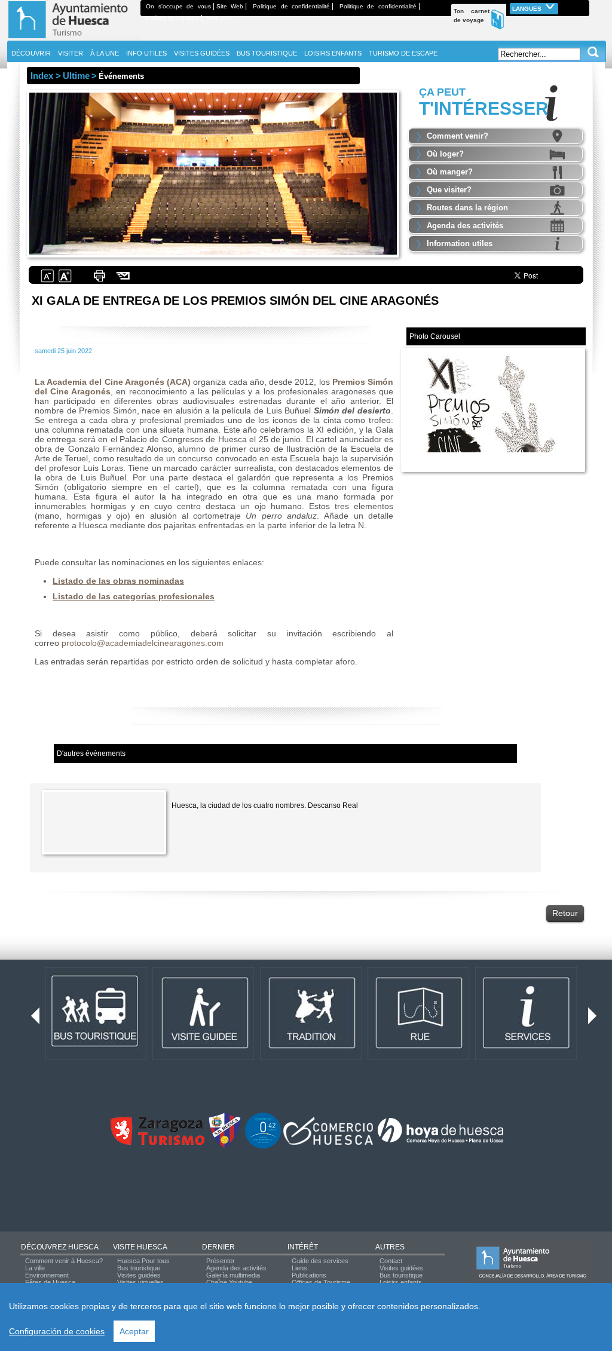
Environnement (47, 1275)
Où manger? (450, 171)
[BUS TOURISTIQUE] (95, 1057)
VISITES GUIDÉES (202, 53)
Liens (299, 1268)
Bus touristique (138, 1268)
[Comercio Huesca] (328, 1142)
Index (41, 76)
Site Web (230, 6)
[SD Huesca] (225, 1146)
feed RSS (219, 18)
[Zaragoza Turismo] (157, 1142)
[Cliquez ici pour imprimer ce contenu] (99, 280)
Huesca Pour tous (143, 1260)
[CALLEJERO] (418, 1057)
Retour (565, 913)
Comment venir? (457, 135)
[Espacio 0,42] (263, 1146)
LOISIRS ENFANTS (333, 53)
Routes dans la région (467, 207)
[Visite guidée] (203, 1057)
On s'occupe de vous (178, 6)
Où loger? (445, 153)
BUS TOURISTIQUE (267, 53)
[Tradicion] (311, 1057)
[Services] (526, 1057)
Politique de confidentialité (291, 6)
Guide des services (320, 1260)
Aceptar (134, 1331)
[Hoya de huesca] (440, 1142)
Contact (391, 1260)
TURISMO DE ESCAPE (403, 53)
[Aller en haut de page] (73, 38)
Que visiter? (449, 189)
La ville (35, 1268)
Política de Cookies (172, 18)
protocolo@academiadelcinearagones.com (143, 643)
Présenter (220, 1260)
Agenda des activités (465, 225)
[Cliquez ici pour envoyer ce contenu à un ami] (123, 280)
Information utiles (459, 243)
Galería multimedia (233, 1275)
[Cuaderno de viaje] (584, 6)
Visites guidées (139, 1275)
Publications (309, 1275)
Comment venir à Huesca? (64, 1260)
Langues (527, 8)
